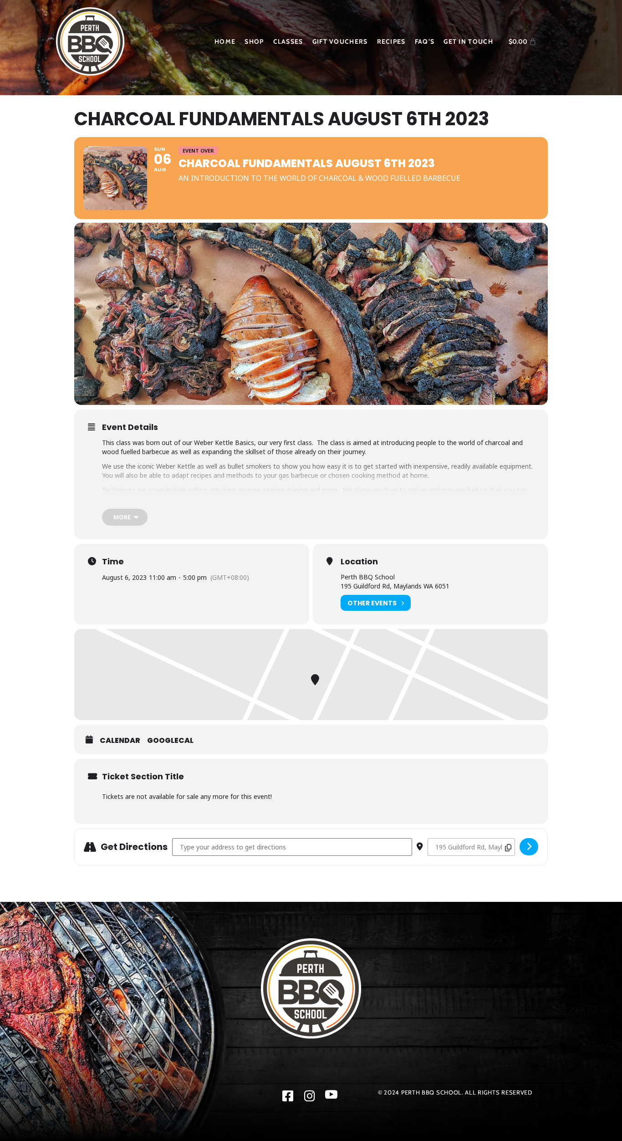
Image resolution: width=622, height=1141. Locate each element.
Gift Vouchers (340, 41)
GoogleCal (170, 740)
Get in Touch (468, 41)
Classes (288, 41)
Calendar (120, 740)
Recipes (391, 41)
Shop (254, 41)
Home (224, 41)
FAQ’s (425, 41)
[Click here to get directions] (529, 846)
